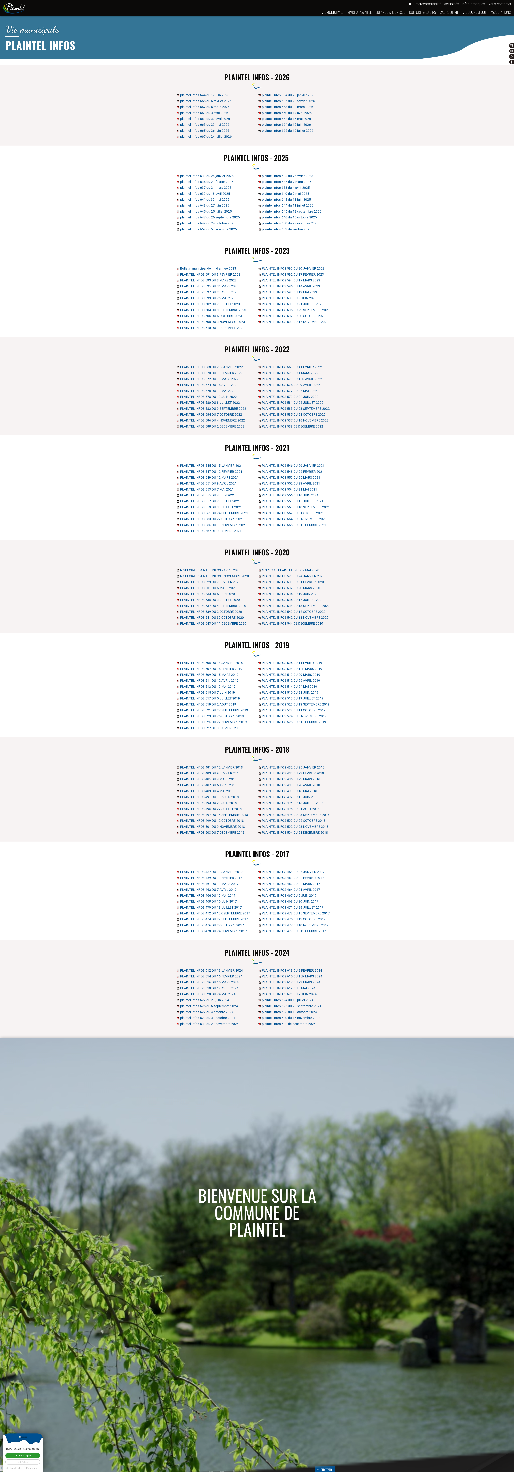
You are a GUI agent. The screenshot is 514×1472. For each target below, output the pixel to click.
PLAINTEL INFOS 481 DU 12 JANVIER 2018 (211, 767)
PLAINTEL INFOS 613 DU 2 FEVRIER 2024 (292, 970)
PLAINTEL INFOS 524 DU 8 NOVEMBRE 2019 (294, 716)
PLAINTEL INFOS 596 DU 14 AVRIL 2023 (291, 286)
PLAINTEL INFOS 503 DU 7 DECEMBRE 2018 (212, 832)
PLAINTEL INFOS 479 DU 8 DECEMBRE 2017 (294, 931)
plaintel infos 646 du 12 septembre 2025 (291, 211)
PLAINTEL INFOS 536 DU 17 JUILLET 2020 (292, 599)
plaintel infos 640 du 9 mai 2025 (285, 193)
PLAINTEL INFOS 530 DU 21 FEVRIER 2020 (293, 582)
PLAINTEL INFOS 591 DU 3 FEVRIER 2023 (210, 274)
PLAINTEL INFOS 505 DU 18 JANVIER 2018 (211, 662)
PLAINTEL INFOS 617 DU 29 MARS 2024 (291, 982)
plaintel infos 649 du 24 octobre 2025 (207, 223)
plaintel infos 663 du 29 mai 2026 (204, 124)
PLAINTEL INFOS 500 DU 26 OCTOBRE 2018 (294, 820)
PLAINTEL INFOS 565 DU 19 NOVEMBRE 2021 (213, 525)
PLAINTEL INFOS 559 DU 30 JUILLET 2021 (211, 507)
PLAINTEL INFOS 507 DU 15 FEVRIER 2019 (211, 668)
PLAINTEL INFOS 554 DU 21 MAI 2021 (289, 489)
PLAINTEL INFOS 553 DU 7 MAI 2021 (207, 489)
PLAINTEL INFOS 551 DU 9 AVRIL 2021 (208, 483)
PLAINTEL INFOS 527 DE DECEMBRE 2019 (210, 728)
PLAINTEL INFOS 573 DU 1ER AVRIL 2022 (292, 379)
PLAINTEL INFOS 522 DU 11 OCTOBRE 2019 (294, 710)
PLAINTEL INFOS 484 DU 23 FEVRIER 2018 (293, 773)
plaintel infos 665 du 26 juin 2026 (204, 130)
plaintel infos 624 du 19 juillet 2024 (287, 1000)
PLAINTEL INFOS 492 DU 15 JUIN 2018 (290, 797)
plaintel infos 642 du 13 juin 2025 (286, 199)
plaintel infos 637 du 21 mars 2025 (205, 187)
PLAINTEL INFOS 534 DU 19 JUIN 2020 (290, 594)
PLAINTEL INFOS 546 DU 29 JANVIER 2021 (293, 465)
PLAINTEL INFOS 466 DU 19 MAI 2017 (207, 895)
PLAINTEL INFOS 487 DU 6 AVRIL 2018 (208, 785)
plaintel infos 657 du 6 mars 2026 (205, 106)
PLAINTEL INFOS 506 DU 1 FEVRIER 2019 (292, 662)
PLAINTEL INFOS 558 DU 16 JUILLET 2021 (292, 501)
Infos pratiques (473, 4)
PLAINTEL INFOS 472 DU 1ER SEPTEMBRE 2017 (215, 913)
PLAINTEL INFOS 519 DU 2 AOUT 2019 (208, 704)
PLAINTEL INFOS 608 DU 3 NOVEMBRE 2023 (212, 321)
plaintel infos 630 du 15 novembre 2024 (291, 1017)
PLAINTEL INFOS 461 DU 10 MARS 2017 (209, 883)
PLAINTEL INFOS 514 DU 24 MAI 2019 (289, 686)
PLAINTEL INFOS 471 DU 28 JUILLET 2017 (292, 907)
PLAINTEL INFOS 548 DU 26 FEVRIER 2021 (293, 471)
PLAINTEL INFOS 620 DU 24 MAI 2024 (207, 994)
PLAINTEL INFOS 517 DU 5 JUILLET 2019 (210, 698)
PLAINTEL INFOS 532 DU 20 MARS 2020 (291, 588)
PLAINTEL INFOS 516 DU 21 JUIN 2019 (290, 692)
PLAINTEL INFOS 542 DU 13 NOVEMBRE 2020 (295, 617)
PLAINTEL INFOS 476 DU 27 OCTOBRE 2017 (212, 925)
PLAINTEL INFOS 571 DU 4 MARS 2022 (290, 373)
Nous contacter (499, 4)
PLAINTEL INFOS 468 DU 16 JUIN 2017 (208, 901)
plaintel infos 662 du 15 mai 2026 (286, 118)
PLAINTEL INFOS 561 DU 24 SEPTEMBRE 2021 (214, 513)
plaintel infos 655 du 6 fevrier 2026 (205, 101)
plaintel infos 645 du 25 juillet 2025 (206, 211)
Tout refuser (22, 1462)
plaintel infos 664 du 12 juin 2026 (286, 124)
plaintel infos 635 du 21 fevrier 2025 (206, 181)
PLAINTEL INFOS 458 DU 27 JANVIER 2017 (293, 872)
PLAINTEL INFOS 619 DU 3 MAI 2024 (288, 988)
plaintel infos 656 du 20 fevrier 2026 (288, 101)
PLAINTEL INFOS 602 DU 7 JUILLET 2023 (210, 304)
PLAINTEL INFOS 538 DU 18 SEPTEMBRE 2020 (296, 605)
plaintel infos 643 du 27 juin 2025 (204, 205)
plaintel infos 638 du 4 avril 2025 (286, 187)
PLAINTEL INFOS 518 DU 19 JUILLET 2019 (292, 698)
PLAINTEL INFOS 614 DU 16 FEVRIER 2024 (211, 976)
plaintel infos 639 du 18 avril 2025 (205, 193)
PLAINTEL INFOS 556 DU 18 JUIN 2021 (290, 495)
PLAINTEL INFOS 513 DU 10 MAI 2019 (207, 686)
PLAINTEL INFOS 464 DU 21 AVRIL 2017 (291, 889)
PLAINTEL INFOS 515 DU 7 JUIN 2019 (207, 692)
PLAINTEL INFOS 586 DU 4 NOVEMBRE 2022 (212, 420)
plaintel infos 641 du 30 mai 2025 (204, 199)
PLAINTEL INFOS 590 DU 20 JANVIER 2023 (293, 268)
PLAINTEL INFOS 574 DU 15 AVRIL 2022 (209, 384)
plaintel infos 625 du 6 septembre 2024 (209, 1006)
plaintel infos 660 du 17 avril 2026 (287, 112)
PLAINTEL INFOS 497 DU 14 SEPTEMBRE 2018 (214, 814)
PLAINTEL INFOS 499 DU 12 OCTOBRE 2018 (212, 820)
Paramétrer (31, 1468)
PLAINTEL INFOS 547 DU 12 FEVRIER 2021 (211, 471)
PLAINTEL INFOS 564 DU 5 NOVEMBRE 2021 (294, 519)
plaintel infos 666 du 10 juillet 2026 (287, 130)
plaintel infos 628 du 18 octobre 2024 (289, 1012)
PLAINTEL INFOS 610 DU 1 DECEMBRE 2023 (212, 327)
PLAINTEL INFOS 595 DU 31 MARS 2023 (209, 286)
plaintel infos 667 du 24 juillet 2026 (206, 136)
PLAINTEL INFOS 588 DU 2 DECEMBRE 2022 (212, 426)
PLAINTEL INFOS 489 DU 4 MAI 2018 (207, 791)
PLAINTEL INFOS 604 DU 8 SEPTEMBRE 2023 (213, 310)
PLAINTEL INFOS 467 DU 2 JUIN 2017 (289, 895)
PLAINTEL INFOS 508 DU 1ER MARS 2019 (292, 668)
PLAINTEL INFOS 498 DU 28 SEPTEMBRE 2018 (296, 814)
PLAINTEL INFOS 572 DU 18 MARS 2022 (209, 379)
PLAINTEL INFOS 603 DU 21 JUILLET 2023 (292, 304)
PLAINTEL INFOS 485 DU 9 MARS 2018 (208, 779)
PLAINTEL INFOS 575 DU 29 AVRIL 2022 (291, 384)
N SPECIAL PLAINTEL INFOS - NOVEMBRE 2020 (214, 576)
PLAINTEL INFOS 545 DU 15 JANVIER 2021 (211, 465)
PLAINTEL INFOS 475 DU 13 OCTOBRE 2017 (294, 919)
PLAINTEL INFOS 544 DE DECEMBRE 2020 (292, 623)
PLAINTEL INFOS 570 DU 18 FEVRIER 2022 (211, 373)
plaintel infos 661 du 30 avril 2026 (205, 118)
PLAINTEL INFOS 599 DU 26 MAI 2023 (207, 298)
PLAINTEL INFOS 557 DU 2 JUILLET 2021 (210, 501)
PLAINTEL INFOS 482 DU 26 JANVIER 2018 (293, 767)
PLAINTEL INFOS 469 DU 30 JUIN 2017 (290, 901)
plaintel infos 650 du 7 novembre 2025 (290, 223)
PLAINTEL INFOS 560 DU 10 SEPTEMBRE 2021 (296, 507)
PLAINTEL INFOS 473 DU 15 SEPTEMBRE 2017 (296, 913)
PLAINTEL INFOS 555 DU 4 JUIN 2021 (207, 495)
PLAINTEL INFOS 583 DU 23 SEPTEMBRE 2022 (296, 408)
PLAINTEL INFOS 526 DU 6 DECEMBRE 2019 (294, 722)
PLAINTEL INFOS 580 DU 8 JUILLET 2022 (210, 402)
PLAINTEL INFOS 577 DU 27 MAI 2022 (289, 390)
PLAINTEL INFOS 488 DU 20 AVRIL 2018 (291, 785)
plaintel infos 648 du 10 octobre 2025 (289, 217)
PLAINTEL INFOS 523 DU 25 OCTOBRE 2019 (212, 716)
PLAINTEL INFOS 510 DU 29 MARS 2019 (291, 674)
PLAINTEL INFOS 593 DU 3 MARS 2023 (208, 280)
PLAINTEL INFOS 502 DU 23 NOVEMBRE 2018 (295, 826)
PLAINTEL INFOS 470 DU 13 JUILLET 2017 (211, 907)
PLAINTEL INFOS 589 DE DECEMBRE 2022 (292, 426)
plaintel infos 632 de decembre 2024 (289, 1023)
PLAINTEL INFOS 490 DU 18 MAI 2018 (289, 791)
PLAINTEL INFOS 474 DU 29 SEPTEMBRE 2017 (214, 919)
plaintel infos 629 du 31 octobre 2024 (207, 1017)
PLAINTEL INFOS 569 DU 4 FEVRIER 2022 (292, 367)
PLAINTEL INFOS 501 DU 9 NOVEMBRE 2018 (212, 826)
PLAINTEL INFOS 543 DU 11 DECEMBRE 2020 (213, 623)
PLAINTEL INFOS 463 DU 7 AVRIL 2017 (208, 889)
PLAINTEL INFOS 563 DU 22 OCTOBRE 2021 (212, 519)
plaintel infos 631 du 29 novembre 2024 (209, 1023)
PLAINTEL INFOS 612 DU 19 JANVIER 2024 (211, 970)
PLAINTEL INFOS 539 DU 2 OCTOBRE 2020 (211, 611)
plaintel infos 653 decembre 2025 (286, 229)
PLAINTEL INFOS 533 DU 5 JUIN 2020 (207, 594)
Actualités (451, 4)
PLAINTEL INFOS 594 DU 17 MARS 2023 (291, 280)
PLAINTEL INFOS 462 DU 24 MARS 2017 (291, 883)
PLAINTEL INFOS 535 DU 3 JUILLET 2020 (210, 599)
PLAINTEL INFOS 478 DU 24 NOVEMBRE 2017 (213, 931)
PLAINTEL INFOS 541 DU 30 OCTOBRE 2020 (212, 617)
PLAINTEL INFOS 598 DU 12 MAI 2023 (289, 292)
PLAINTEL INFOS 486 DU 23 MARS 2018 (291, 779)
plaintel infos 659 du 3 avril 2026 (204, 112)
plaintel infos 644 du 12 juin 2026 (204, 95)
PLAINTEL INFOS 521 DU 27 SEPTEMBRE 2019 (214, 710)
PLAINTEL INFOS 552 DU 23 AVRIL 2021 (291, 483)
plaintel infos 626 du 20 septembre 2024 (291, 1006)
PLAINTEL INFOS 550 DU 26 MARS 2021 (291, 477)
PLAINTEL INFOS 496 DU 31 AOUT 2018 (291, 808)
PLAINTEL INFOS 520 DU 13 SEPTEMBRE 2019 (296, 704)
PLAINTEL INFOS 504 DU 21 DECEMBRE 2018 (295, 832)
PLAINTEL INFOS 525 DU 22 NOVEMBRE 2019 (213, 722)
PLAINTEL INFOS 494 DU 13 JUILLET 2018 (292, 802)
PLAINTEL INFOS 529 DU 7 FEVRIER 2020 (210, 582)
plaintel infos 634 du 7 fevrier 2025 (287, 175)
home (410, 4)
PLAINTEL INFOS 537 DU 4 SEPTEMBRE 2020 (213, 605)
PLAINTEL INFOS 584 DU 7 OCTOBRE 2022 (211, 414)
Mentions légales (14, 1468)
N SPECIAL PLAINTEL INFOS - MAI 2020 (290, 570)
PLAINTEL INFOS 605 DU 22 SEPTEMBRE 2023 (296, 310)
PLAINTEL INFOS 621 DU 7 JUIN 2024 (289, 994)
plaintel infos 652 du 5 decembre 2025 (208, 229)
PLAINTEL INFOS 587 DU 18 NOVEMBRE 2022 (295, 420)
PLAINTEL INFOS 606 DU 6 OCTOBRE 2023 (211, 316)
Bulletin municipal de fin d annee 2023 (208, 268)
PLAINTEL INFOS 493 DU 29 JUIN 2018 (208, 802)
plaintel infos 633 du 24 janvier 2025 (207, 175)
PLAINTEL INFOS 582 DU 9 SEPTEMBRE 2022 (213, 408)
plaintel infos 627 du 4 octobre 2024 (206, 1012)
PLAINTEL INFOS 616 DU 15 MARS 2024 (209, 982)
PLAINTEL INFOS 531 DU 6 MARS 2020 (208, 588)
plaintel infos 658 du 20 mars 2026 (287, 106)
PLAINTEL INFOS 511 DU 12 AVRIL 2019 (209, 680)
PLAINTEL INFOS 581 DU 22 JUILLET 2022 (292, 402)
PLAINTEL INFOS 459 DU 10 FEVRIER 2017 (211, 877)
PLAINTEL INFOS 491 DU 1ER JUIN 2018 (209, 797)
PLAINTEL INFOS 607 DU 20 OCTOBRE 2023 (294, 316)
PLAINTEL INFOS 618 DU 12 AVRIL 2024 (209, 988)
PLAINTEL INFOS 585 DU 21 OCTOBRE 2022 (294, 414)
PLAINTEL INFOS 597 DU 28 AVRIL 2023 (209, 292)
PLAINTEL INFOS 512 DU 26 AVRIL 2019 (291, 680)
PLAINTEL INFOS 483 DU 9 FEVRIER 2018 (210, 773)
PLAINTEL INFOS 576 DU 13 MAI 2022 (207, 390)
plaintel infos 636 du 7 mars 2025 (286, 181)
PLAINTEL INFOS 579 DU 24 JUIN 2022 (290, 396)
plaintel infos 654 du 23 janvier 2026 (288, 95)
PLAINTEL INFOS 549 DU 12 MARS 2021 (209, 477)
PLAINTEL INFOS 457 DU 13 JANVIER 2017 (211, 872)
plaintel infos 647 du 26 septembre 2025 (210, 217)
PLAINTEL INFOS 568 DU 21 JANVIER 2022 (211, 367)
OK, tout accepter (23, 1455)
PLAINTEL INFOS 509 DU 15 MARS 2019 (209, 674)
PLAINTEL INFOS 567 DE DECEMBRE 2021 (210, 531)
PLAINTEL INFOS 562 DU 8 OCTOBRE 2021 (293, 513)
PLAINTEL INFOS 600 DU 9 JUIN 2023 (289, 298)
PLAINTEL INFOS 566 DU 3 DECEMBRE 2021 (294, 525)
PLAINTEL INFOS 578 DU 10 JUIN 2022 (208, 396)
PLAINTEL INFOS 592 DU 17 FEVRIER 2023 (293, 274)
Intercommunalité (428, 4)
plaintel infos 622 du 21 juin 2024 (204, 1000)
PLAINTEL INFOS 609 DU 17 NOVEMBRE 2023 (295, 321)
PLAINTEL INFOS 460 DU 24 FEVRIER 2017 (293, 877)
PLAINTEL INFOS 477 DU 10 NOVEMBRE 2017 (295, 925)
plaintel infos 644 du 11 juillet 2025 (287, 205)
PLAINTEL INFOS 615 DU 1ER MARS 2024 (292, 976)
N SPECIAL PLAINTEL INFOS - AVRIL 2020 (210, 570)
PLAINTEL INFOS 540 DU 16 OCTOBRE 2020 (294, 611)
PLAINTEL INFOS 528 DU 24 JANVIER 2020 (293, 576)
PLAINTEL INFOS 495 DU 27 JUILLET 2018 (211, 808)
